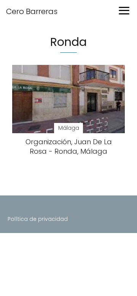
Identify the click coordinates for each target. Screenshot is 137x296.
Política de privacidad (38, 219)
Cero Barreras (31, 11)
